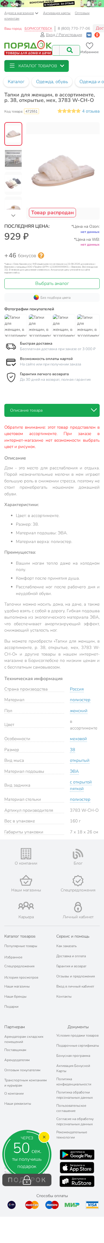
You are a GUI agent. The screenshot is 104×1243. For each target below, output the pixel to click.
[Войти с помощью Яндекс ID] (97, 35)
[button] (36, 66)
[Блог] (78, 854)
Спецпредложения (19, 966)
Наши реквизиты (17, 1103)
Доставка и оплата (71, 956)
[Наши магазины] (26, 880)
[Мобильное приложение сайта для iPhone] (77, 1167)
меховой (78, 739)
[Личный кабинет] (78, 907)
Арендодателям (17, 1060)
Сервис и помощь (72, 936)
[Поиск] (70, 50)
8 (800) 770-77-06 (74, 28)
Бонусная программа (73, 1055)
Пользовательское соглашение (71, 1108)
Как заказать (66, 946)
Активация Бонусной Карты (73, 1068)
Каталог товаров (20, 936)
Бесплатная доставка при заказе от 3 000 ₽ (58, 349)
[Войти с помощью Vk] (89, 35)
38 (72, 750)
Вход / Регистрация (64, 35)
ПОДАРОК (27, 1180)
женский (79, 711)
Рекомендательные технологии (71, 1135)
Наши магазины (17, 986)
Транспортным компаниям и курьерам (25, 1083)
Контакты (64, 996)
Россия (77, 689)
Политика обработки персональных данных (74, 1095)
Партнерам (14, 1027)
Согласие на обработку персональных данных (75, 1121)
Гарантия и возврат (71, 966)
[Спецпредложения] (78, 880)
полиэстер (80, 700)
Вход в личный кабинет (75, 986)
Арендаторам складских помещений (23, 1039)
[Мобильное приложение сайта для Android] (77, 1154)
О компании (14, 1093)
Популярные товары (20, 946)
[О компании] (26, 853)
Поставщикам (15, 1050)
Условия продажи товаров (77, 1035)
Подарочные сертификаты (77, 1045)
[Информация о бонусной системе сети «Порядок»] (41, 255)
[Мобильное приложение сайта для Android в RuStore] (77, 1181)
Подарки (11, 1006)
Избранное (13, 957)
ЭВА (74, 771)
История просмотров (21, 977)
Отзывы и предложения (75, 976)
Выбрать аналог (52, 283)
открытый (80, 760)
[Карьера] (26, 906)
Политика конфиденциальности (73, 1082)
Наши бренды (15, 996)
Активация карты (56, 13)
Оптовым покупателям (22, 1070)
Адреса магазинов (19, 13)
